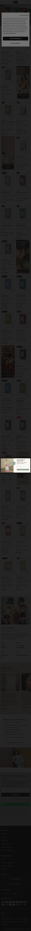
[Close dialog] (29, 459)
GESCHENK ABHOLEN (23, 469)
